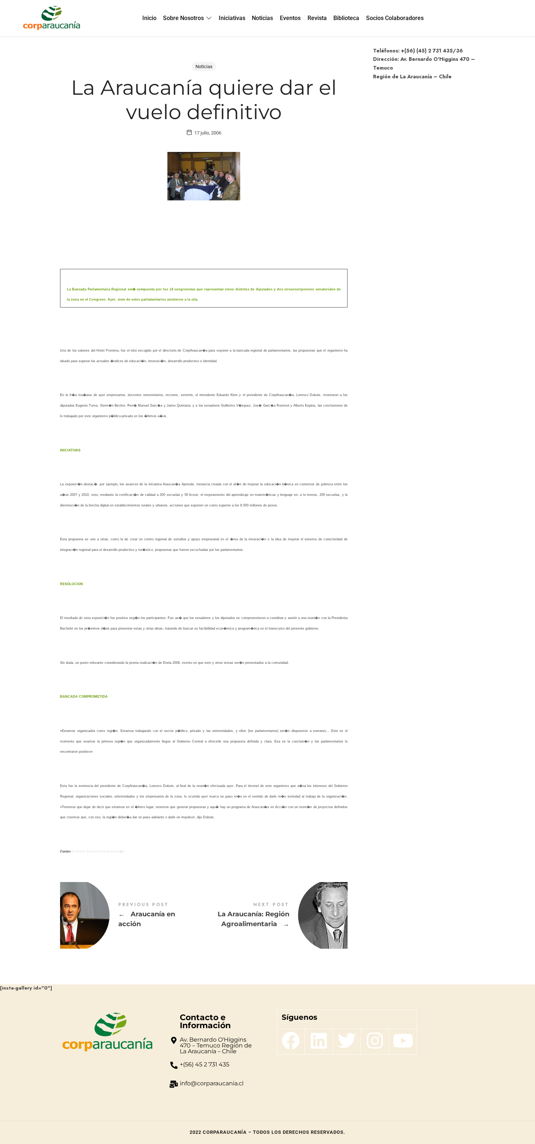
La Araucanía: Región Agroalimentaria (276, 915)
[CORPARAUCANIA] (51, 18)
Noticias (204, 66)
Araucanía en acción (132, 915)
